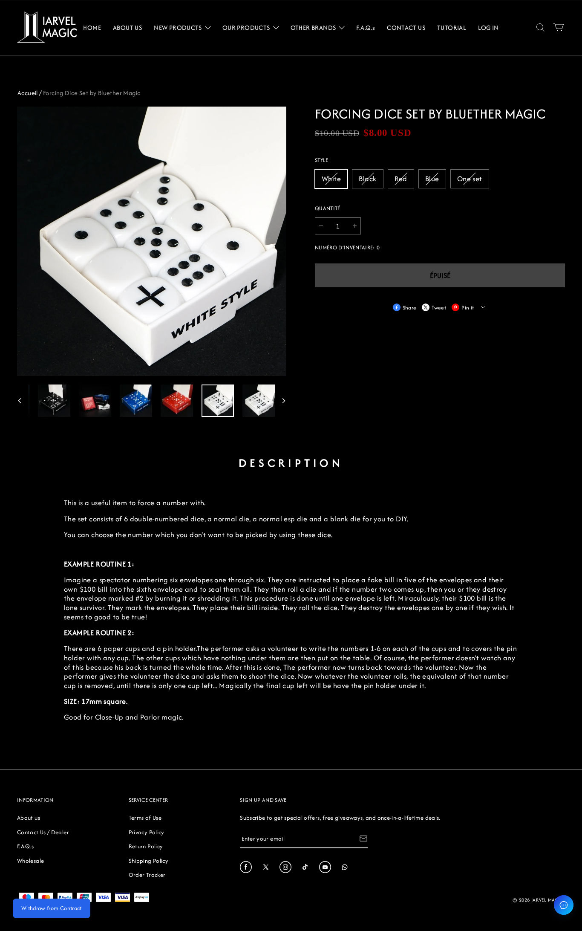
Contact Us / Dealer (43, 832)
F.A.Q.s (25, 846)
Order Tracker (147, 874)
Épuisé (440, 275)
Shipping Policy (148, 860)
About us (28, 817)
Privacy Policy (146, 832)
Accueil (27, 92)
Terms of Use (145, 817)
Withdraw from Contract (51, 908)
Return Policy (146, 846)
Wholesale (30, 860)
